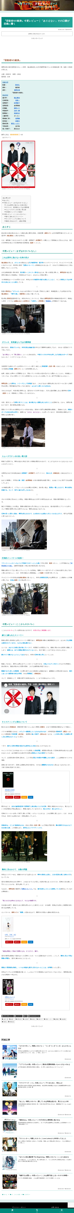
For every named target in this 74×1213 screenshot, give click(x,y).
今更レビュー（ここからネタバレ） (15, 214)
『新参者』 (48, 301)
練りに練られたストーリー (14, 216)
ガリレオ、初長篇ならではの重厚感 (17, 207)
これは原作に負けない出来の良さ (17, 205)
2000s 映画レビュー (8, 1016)
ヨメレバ (12, 791)
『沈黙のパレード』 (26, 889)
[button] (68, 609)
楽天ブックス (9, 797)
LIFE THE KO (10, 934)
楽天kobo (17, 797)
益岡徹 (17, 118)
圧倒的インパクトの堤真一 (14, 212)
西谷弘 (17, 85)
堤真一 (17, 100)
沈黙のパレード (10, 997)
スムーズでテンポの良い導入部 (16, 209)
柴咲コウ (17, 108)
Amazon (24, 797)
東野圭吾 (17, 90)
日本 (26, 1016)
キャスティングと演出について (16, 219)
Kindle (30, 797)
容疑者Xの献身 (10, 790)
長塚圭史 (17, 113)
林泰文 (17, 121)
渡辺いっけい (15, 123)
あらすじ (6, 200)
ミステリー (19, 1016)
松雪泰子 (17, 103)
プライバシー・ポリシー (19, 1207)
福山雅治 (17, 98)
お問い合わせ (55, 1207)
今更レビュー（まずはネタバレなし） (16, 203)
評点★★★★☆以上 (35, 1016)
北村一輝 (17, 111)
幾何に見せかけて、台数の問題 (16, 221)
